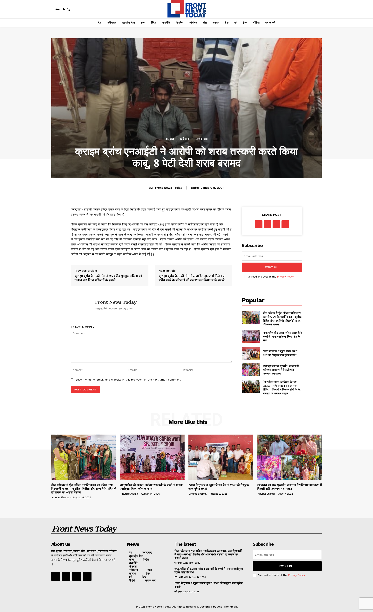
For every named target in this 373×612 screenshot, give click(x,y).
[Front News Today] (80, 305)
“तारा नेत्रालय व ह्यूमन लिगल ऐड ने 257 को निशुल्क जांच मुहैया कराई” (280, 353)
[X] (267, 224)
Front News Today (168, 187)
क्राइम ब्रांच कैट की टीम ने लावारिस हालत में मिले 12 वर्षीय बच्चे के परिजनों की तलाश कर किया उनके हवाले (192, 278)
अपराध (169, 139)
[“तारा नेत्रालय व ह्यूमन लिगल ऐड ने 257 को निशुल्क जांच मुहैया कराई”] (251, 353)
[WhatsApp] (285, 224)
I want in (270, 267)
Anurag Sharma (60, 497)
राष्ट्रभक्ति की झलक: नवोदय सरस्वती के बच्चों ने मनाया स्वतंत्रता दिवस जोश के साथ (282, 336)
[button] (63, 9)
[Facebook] (258, 224)
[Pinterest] (276, 224)
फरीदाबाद (202, 139)
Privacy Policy (285, 276)
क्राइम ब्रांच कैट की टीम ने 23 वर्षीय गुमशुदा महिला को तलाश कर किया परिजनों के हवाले (108, 278)
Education (181, 577)
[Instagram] (66, 576)
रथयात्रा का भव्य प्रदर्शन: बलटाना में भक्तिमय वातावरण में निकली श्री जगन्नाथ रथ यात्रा (281, 369)
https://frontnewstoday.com (113, 308)
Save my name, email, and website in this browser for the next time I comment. (128, 379)
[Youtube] (87, 576)
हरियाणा (185, 139)
